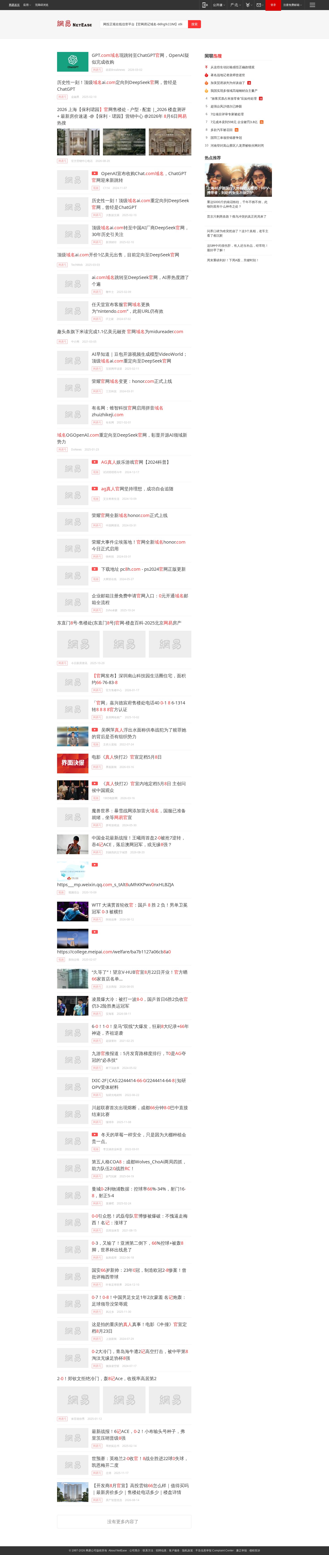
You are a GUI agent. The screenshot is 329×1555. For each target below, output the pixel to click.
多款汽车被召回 (222, 130)
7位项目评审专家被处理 (227, 114)
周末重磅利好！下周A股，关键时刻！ (233, 260)
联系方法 (148, 1550)
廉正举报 (241, 1550)
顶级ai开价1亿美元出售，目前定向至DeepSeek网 (118, 255)
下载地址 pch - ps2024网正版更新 (143, 569)
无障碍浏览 (41, 4)
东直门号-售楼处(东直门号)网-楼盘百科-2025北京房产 (119, 623)
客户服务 (174, 1550)
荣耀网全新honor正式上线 (130, 515)
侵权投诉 (254, 1550)
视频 (95, 188)
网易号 (97, 70)
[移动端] (205, 5)
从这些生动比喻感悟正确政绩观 (232, 67)
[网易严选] (235, 5)
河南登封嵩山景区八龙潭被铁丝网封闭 (237, 145)
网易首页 (14, 4)
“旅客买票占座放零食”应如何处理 (234, 98)
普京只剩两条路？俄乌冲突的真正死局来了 (237, 216)
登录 (273, 4)
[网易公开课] (219, 5)
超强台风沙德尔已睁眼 (226, 106)
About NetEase (118, 1550)
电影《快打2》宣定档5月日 (127, 757)
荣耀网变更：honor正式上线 (132, 381)
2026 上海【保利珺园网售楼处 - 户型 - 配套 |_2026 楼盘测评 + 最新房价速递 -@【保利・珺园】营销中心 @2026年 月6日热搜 (122, 116)
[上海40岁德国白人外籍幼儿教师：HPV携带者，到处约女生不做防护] (238, 180)
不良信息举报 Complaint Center (214, 1550)
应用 (26, 4)
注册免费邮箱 (291, 4)
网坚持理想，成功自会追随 (137, 489)
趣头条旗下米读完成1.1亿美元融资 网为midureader (120, 331)
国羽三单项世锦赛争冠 (226, 137)
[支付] (248, 5)
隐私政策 (187, 1550)
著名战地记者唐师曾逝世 (228, 75)
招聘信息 (161, 1550)
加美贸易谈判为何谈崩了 (228, 83)
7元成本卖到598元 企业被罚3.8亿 (234, 122)
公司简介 (134, 1550)
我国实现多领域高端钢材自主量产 (234, 90)
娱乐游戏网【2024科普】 (136, 462)
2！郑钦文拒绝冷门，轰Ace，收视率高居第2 (106, 1378)
